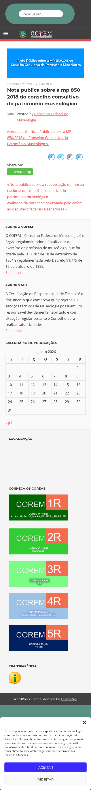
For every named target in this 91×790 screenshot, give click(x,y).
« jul (9, 422)
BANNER (45, 84)
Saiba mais (14, 272)
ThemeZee (69, 699)
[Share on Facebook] (51, 159)
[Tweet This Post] (60, 159)
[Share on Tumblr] (70, 159)
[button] (84, 722)
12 (33, 384)
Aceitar (45, 767)
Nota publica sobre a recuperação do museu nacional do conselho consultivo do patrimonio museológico (45, 190)
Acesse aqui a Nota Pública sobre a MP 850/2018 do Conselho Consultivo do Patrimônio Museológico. (39, 137)
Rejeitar (45, 779)
